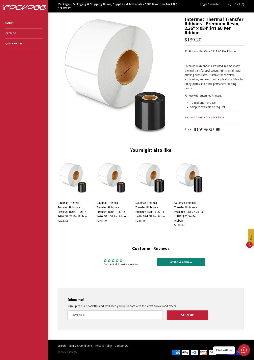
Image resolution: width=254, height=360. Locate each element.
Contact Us (121, 345)
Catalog (10, 33)
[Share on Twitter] (201, 129)
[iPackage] (24, 7)
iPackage (71, 352)
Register (214, 4)
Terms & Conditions (80, 345)
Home (9, 23)
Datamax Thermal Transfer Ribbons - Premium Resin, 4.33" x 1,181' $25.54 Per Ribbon (188, 211)
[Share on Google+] (211, 129)
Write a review (181, 262)
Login (203, 4)
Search (62, 345)
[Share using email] (218, 129)
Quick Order (13, 43)
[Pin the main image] (206, 129)
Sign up (187, 315)
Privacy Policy (103, 345)
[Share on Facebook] (196, 129)
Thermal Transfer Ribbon (210, 117)
